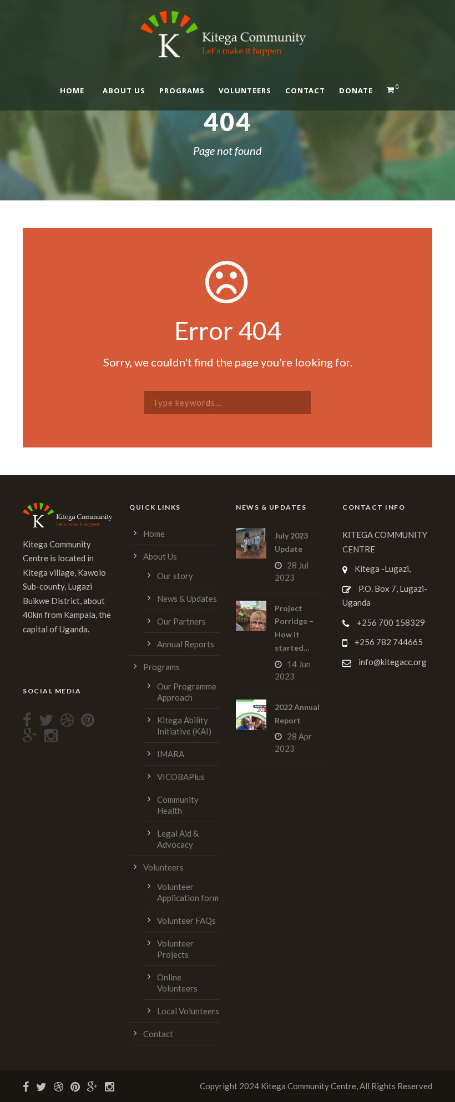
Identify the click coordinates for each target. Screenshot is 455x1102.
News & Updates (187, 598)
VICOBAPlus (181, 777)
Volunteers (245, 90)
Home (72, 90)
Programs (182, 90)
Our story (175, 576)
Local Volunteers (188, 1011)
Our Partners (181, 621)
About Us (124, 90)
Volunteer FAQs (186, 920)
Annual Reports (185, 644)
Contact (305, 90)
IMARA (170, 754)
